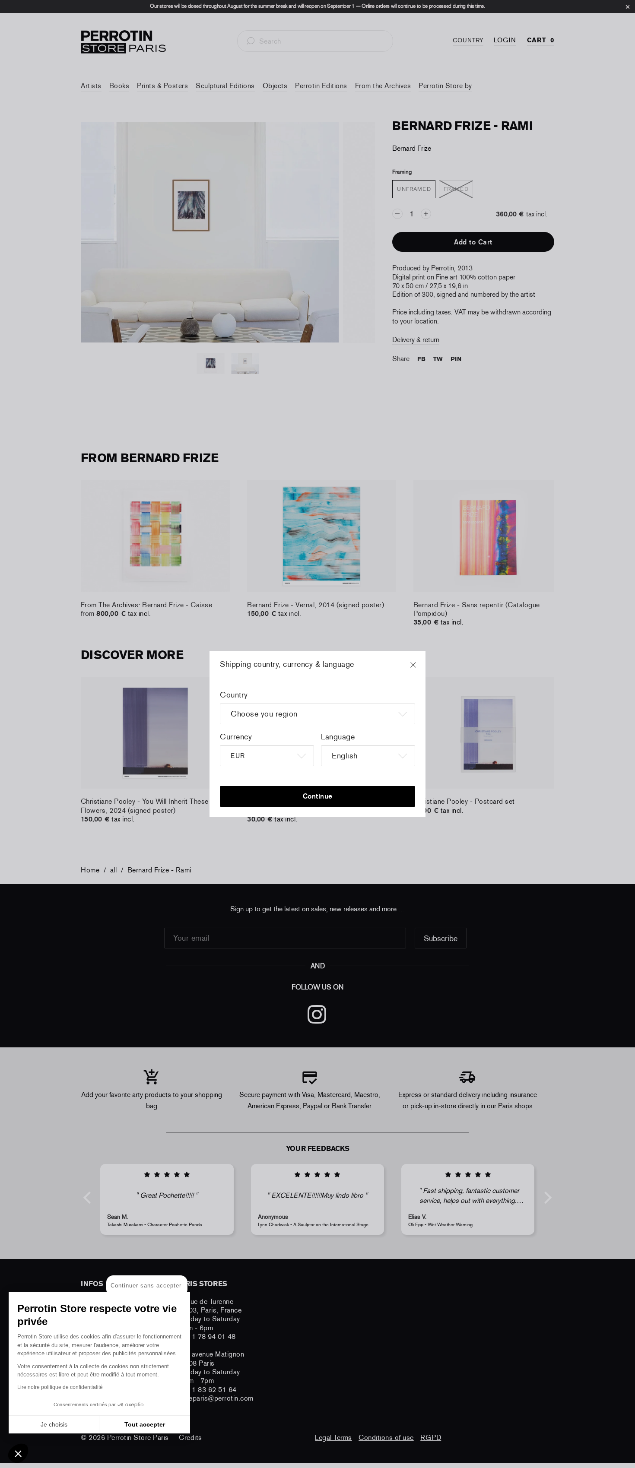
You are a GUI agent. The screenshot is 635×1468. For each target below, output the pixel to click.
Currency (236, 737)
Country (234, 695)
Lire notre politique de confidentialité (60, 1387)
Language (338, 737)
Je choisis (54, 1424)
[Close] (421, 669)
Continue (318, 796)
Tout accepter (144, 1424)
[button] (18, 1453)
